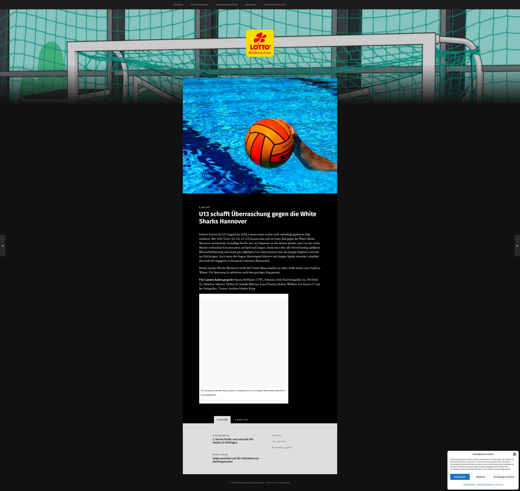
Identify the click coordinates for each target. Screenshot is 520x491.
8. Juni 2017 (280, 441)
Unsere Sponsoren (200, 4)
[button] (514, 454)
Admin (278, 435)
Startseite (178, 4)
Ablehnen (480, 477)
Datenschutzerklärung (485, 484)
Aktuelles (279, 447)
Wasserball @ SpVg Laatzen (250, 482)
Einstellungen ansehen (503, 477)
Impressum (499, 484)
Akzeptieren (459, 477)
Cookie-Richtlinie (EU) (274, 4)
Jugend (288, 447)
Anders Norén (283, 482)
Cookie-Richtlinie (469, 484)
